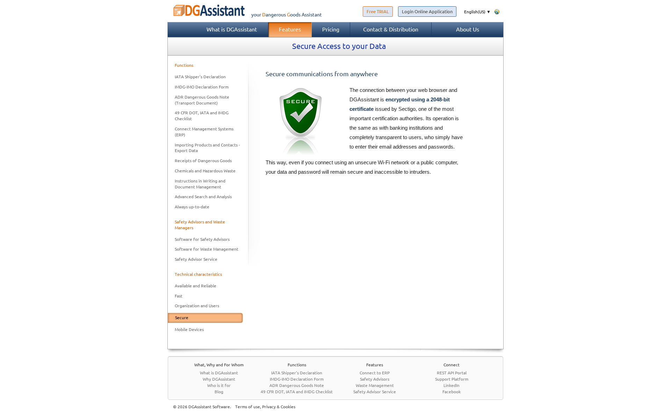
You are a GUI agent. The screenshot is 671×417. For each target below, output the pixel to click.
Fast (178, 296)
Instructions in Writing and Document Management (200, 184)
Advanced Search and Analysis (203, 196)
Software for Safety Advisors (202, 239)
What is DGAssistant (232, 30)
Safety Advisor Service (196, 259)
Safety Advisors (374, 379)
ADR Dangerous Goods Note (296, 385)
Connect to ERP (375, 373)
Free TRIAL (378, 11)
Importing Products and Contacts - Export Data (207, 148)
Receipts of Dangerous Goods (203, 160)
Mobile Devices (189, 329)
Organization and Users (197, 305)
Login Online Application (427, 11)
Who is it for (219, 385)
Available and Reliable (195, 285)
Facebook (451, 391)
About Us (467, 30)
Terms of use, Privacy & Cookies (265, 406)
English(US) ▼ (477, 11)
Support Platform (451, 379)
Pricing (330, 30)
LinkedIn (451, 385)
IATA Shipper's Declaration (200, 76)
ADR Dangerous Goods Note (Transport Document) (202, 100)
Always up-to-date (192, 206)
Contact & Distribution (390, 30)
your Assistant (286, 14)
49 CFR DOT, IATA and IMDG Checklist (202, 115)
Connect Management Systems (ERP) (204, 132)
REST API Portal (452, 373)
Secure (181, 317)
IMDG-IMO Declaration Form (202, 87)
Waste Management (375, 385)
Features (290, 30)
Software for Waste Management (206, 249)
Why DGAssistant (219, 379)
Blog (219, 391)
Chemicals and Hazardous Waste (205, 170)
